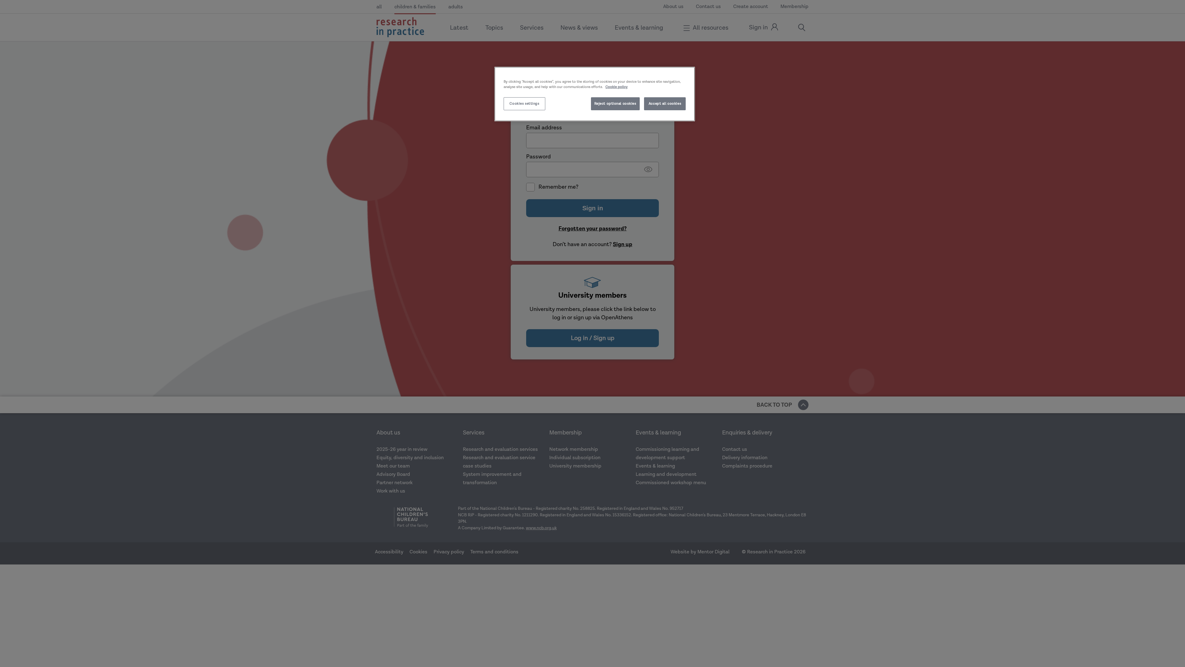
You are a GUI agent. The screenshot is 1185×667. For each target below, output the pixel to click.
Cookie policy (616, 87)
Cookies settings (524, 103)
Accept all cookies (665, 103)
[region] (594, 94)
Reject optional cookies (615, 103)
